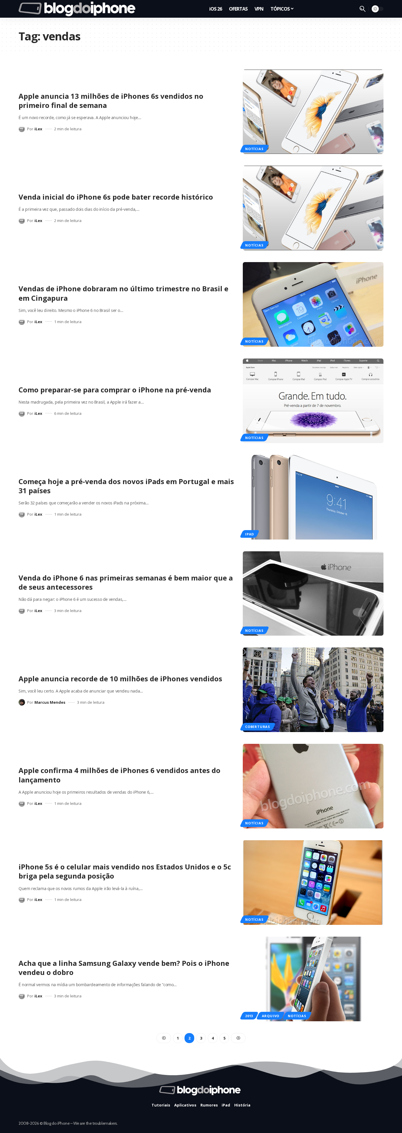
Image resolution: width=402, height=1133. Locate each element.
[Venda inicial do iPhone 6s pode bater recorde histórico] (313, 208)
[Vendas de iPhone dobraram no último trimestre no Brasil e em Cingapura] (313, 304)
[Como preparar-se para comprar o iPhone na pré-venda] (313, 401)
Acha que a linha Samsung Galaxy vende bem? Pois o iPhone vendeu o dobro (124, 967)
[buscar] (363, 9)
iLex (38, 128)
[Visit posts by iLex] (22, 129)
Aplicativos (185, 1105)
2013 (249, 1016)
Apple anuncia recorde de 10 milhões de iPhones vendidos (120, 678)
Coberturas (257, 726)
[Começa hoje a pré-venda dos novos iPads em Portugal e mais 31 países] (313, 497)
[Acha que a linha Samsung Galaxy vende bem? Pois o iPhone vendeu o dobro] (313, 979)
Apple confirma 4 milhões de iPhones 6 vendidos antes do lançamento (119, 774)
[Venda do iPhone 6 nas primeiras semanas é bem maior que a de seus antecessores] (313, 593)
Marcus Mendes (49, 702)
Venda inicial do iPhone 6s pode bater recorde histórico (116, 197)
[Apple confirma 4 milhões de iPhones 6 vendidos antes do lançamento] (313, 786)
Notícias (254, 149)
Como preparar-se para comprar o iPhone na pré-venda (115, 389)
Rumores (209, 1105)
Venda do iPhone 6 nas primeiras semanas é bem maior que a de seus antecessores (126, 582)
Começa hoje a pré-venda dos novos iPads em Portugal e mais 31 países (126, 485)
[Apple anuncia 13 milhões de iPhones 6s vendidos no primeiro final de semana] (313, 112)
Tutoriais (161, 1105)
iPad (249, 534)
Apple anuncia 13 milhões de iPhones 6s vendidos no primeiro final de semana (111, 100)
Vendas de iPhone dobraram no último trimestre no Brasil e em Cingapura (123, 293)
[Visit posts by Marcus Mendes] (22, 702)
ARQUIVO (270, 1016)
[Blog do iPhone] (79, 9)
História (242, 1105)
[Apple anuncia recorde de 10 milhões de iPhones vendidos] (313, 689)
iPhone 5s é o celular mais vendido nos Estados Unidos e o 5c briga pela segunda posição (125, 871)
